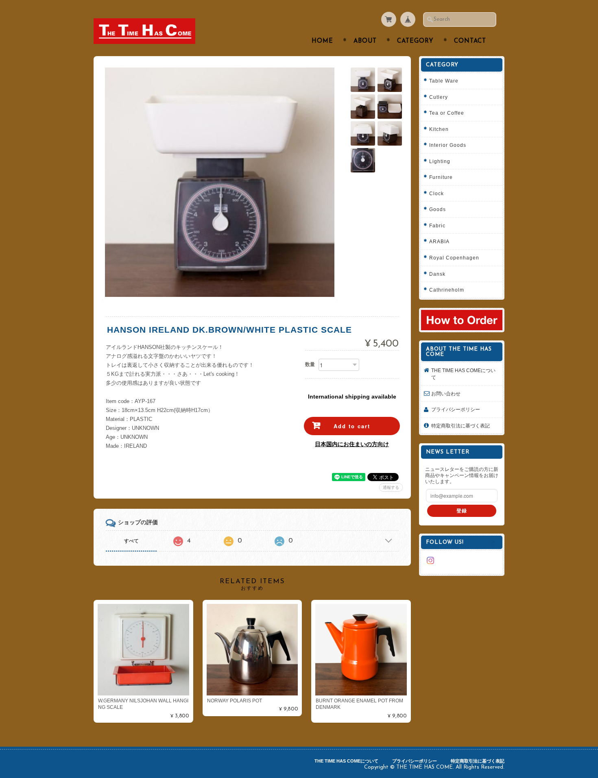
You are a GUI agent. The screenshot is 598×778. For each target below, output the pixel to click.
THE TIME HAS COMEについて (463, 374)
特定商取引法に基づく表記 (460, 425)
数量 (310, 364)
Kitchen (439, 129)
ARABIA (439, 241)
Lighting (439, 161)
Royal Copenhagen (454, 257)
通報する (391, 487)
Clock (436, 193)
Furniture (441, 177)
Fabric (437, 225)
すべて (131, 541)
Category (415, 41)
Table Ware (443, 80)
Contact (470, 41)
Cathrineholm (446, 289)
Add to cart (352, 426)
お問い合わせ (446, 393)
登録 (461, 510)
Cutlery (438, 97)
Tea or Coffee (446, 113)
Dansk (437, 274)
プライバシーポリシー (455, 409)
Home (322, 41)
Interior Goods (447, 145)
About (365, 41)
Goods (437, 209)
